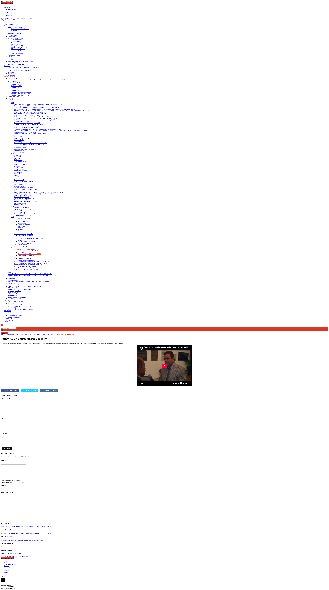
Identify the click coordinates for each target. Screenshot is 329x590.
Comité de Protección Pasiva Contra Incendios (20, 309)
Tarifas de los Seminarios (21, 244)
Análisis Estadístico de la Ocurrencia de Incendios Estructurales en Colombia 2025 (30, 274)
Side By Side (21, 226)
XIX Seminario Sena (20, 161)
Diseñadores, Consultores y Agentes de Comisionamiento (23, 67)
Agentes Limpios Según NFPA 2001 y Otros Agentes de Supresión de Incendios (36, 194)
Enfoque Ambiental (16, 32)
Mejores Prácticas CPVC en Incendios (24, 187)
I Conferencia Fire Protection (22, 218)
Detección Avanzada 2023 (21, 138)
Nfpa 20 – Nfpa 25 (19, 210)
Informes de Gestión (13, 63)
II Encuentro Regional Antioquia (26, 268)
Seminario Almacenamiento (21, 197)
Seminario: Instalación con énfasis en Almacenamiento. (29, 238)
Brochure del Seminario (24, 243)
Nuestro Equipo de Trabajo (15, 55)
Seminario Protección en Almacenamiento (25, 214)
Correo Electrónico (8, 404)
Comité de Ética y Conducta (15, 301)
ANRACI (7, 561)
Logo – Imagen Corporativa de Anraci (18, 64)
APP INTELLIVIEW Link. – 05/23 (24, 121)
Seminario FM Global (20, 212)
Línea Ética (14, 35)
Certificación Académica (14, 83)
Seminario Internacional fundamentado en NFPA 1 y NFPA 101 (31, 261)
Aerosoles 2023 (18, 141)
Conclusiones (21, 252)
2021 (12, 178)
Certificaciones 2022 (16, 90)
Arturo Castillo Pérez (16, 41)
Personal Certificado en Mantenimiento (21, 92)
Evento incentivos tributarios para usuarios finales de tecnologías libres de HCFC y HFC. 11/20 (40, 104)
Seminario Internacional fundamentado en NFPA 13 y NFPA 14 (31, 263)
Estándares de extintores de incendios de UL (26, 149)
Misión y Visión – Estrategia (15, 27)
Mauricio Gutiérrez (16, 50)
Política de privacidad (10, 570)
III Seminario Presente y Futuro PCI (24, 209)
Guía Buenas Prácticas (14, 294)
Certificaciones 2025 (16, 86)
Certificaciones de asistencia (25, 235)
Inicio (5, 6)
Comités (6, 300)
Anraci (6, 26)
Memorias (20, 229)
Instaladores (11, 73)
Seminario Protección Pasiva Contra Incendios (26, 146)
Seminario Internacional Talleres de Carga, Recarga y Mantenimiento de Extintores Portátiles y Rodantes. (39, 79)
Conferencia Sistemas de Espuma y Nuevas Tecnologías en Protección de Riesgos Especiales (39, 192)
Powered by (4, 587)
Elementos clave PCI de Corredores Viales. (19, 289)
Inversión (20, 227)
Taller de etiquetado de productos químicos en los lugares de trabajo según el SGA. (36, 107)
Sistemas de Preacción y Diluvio (23, 215)
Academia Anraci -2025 (10, 9)
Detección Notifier (19, 140)
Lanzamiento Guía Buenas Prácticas (24, 198)
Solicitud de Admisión (14, 317)
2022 (12, 153)
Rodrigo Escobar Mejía (17, 46)
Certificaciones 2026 (16, 84)
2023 (12, 135)
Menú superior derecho (7, 3)
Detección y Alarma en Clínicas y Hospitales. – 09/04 (28, 112)
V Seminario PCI (19, 180)
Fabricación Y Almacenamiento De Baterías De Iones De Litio (24, 286)
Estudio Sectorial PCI (13, 295)
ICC (12, 59)
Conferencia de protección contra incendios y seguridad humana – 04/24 (33, 126)
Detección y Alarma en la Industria (23, 190)
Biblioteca (10, 98)
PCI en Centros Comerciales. (15, 288)
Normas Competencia (13, 96)
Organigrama (11, 36)
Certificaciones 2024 (16, 87)
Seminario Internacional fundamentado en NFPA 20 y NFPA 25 (31, 264)
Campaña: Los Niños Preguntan (16, 298)
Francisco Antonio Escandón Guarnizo (21, 52)
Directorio (10, 320)
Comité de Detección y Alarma (16, 304)
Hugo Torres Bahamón (17, 53)
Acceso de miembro (9, 15)
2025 (12, 101)
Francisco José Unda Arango (19, 47)
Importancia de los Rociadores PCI (17, 297)
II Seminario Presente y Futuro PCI (23, 234)
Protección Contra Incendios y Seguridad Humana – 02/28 (30, 133)
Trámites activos (12, 314)
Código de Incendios (20, 183)
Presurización (18, 172)
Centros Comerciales (20, 204)
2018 (12, 217)
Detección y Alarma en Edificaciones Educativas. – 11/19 (29, 106)
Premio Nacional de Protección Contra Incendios (21, 61)
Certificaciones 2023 (16, 89)
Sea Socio (7, 10)
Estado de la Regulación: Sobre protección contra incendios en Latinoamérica (28, 281)
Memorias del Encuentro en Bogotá (27, 271)
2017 (12, 232)
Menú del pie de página (7, 558)
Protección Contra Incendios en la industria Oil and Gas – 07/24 (31, 116)
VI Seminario (18, 160)
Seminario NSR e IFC (20, 163)
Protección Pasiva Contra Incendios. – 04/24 (26, 127)
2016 (12, 247)
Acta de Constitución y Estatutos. (20, 29)
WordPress (11, 556)
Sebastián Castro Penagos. (18, 49)
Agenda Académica (23, 221)
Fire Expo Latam (12, 81)
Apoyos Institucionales (24, 231)
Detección (17, 166)
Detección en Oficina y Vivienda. (23, 164)
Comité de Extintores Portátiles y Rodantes (19, 306)
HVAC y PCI (18, 155)
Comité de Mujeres (13, 308)
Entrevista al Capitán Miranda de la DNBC (29, 254)
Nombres (5, 419)
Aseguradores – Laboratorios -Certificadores (20, 70)
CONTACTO (8, 318)
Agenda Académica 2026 (11, 76)
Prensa (6, 321)
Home (2, 334)
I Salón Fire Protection (24, 224)
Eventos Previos (12, 100)
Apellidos (5, 434)
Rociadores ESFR (19, 186)
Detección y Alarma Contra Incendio (24, 195)
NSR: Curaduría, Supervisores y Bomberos (26, 181)
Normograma (11, 283)
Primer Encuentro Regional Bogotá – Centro (26, 269)
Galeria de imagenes (23, 257)
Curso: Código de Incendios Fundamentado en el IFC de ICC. (31, 113)
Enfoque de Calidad (16, 30)
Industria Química (19, 169)
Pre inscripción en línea (20, 246)
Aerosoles (17, 177)
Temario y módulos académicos (26, 241)
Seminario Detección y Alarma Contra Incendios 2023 (29, 144)
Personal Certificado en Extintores (20, 95)
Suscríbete (7, 14)
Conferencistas (22, 223)
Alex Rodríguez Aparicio (18, 42)
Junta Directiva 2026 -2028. (15, 38)
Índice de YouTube (13, 292)
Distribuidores (11, 69)
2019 (12, 206)
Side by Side (17, 157)
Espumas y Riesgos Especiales (22, 207)
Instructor (20, 240)
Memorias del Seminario (24, 237)
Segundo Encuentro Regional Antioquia (25, 266)
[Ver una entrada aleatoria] (1, 331)
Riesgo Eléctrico (18, 184)
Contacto (6, 12)
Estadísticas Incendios (20, 147)
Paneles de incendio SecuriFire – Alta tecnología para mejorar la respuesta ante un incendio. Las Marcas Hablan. (44, 109)
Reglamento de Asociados (15, 315)
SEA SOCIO (7, 311)
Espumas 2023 (18, 137)
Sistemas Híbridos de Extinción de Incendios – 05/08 (28, 124)
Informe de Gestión (9, 24)
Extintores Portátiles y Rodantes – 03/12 (25, 132)
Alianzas (10, 56)
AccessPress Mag (23, 556)
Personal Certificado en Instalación (20, 93)
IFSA (12, 58)
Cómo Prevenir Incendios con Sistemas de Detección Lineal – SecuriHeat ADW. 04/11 (37, 129)
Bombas (16, 175)
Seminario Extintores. (20, 203)
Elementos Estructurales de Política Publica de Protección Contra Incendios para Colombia (32, 275)
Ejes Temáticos (22, 220)
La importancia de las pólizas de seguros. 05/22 (27, 123)
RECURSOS (7, 272)
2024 (12, 103)
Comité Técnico (12, 303)
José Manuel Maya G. (17, 44)
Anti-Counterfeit (12, 278)
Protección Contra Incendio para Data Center (26, 115)
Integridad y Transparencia (15, 33)
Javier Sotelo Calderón (17, 39)
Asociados (7, 7)
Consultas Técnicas (13, 280)
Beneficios (10, 312)
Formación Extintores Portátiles (22, 200)
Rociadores (17, 158)
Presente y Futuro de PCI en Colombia (24, 249)
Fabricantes (11, 72)
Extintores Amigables (20, 150)
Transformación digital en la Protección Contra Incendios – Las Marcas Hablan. (35, 118)
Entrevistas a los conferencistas (26, 255)
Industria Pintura (18, 167)
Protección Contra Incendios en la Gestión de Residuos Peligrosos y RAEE (34, 120)
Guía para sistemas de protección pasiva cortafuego (21, 284)
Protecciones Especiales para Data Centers (25, 189)
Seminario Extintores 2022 (21, 170)
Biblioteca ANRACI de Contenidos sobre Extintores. (22, 277)
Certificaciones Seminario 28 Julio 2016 (28, 251)
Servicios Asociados (13, 75)
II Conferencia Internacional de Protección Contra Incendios (30, 143)
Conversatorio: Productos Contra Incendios (26, 201)
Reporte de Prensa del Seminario (26, 260)
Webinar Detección (19, 173)
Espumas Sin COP (19, 152)
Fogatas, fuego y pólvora (14, 291)
